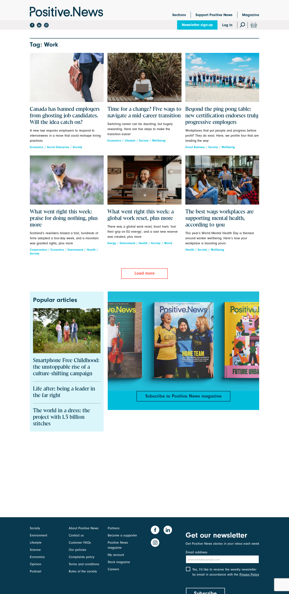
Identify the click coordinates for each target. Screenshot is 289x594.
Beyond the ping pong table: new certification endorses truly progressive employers (221, 116)
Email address (196, 552)
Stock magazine (119, 562)
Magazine (250, 15)
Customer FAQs (80, 542)
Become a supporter (122, 535)
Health (91, 250)
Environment (75, 250)
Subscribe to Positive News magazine (183, 396)
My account (116, 555)
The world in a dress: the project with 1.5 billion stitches (61, 417)
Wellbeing (158, 140)
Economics (36, 147)
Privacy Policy (249, 574)
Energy (111, 243)
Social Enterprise (58, 147)
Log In (227, 25)
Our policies (77, 550)
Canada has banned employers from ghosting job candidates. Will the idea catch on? (65, 116)
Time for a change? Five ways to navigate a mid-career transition (144, 112)
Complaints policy (81, 557)
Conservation (38, 250)
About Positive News (84, 528)
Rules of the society (83, 571)
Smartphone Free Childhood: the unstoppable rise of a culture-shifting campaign (66, 367)
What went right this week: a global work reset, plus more (140, 215)
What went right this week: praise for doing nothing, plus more (64, 218)
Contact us (76, 535)
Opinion (35, 564)
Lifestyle (130, 140)
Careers (113, 569)
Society (77, 147)
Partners (114, 528)
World (168, 243)
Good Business (195, 147)
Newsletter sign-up (197, 25)
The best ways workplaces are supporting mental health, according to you (219, 218)
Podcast (35, 571)
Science (35, 550)
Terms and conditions (84, 564)
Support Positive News (214, 15)
